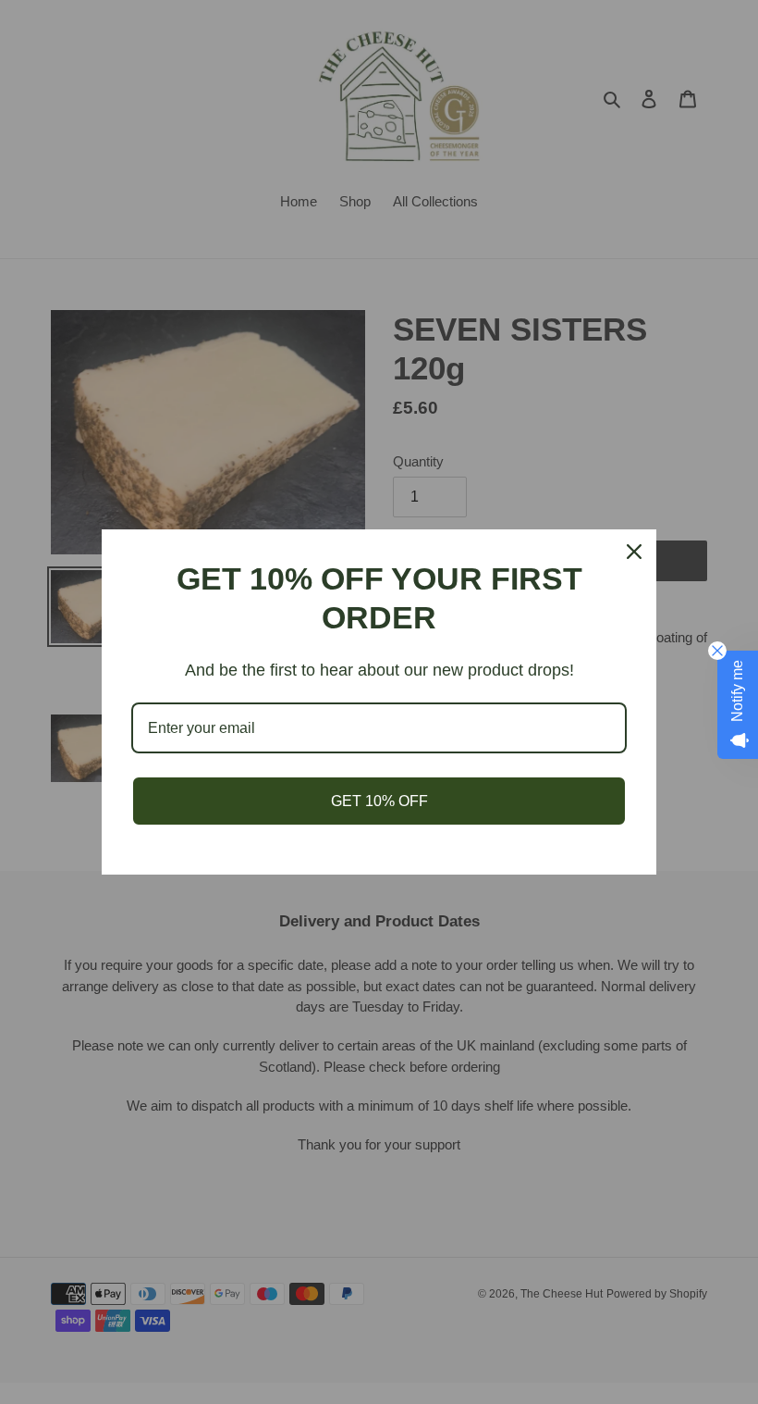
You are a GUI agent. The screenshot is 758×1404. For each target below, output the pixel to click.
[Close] (634, 551)
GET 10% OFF (379, 801)
